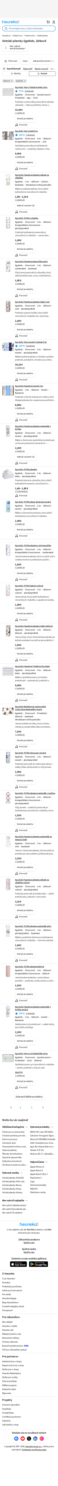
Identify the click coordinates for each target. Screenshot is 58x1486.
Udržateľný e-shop (10, 1424)
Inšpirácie (6, 1420)
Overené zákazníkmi (11, 1404)
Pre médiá (6, 1294)
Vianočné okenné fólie (12, 1157)
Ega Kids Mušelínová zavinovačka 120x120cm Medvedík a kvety (30, 708)
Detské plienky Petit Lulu (13, 1181)
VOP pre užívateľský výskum (14, 1349)
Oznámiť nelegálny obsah (13, 1306)
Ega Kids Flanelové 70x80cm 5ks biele (32, 666)
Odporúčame (37, 1162)
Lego (32, 1181)
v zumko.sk (20, 113)
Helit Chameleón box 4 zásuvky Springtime (43, 1143)
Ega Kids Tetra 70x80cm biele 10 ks (31, 87)
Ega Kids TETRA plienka (26, 469)
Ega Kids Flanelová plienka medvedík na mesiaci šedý (29, 855)
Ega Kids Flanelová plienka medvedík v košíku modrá (33, 1008)
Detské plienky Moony (12, 1185)
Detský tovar (17, 35)
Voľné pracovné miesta (12, 1290)
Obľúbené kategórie (13, 1127)
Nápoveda (6, 1393)
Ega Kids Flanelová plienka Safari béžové (34, 626)
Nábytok (34, 1188)
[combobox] (29, 28)
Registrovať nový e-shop (13, 1365)
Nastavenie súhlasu (10, 1338)
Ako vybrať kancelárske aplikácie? (15, 1209)
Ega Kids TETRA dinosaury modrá (30, 753)
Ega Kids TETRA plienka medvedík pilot (33, 926)
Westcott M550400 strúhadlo (42, 1139)
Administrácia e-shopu (12, 1361)
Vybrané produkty (40, 1127)
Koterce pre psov (9, 1139)
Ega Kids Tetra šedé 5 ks (26, 131)
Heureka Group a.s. (33, 1446)
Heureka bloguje (9, 1298)
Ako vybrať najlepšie (13, 1200)
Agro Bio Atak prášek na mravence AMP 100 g (43, 1146)
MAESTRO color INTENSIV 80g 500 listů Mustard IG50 (43, 1132)
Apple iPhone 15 (37, 1167)
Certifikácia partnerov (11, 1416)
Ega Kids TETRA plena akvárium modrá (33, 502)
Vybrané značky (10, 1173)
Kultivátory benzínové (12, 1161)
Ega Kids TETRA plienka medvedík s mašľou (35, 793)
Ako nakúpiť (7, 1322)
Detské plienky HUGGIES (13, 1178)
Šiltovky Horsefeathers (12, 1154)
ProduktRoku (8, 1412)
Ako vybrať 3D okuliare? (12, 1212)
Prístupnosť (7, 1310)
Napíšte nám (29, 1242)
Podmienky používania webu (34, 1449)
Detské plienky (42, 35)
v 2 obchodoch (21, 491)
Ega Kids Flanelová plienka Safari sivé (32, 302)
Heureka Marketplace (11, 1373)
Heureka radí (7, 1330)
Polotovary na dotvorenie (13, 1132)
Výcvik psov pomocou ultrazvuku (15, 1164)
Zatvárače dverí (9, 1143)
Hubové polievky (9, 1150)
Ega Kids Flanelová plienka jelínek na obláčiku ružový (32, 881)
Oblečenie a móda (38, 1192)
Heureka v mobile (9, 1326)
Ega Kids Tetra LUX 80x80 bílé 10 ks (31, 1053)
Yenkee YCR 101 (37, 1150)
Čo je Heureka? (8, 1278)
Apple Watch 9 (36, 1170)
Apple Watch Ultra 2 (38, 1174)
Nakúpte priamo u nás (11, 1334)
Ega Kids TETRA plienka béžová (29, 966)
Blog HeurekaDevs (10, 1302)
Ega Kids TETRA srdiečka (26, 218)
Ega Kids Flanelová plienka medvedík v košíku (33, 428)
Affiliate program (9, 1385)
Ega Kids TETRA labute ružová (29, 585)
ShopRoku (6, 1409)
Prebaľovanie (29, 35)
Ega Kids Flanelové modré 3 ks (29, 386)
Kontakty (6, 1282)
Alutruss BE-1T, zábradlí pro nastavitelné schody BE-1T (43, 1154)
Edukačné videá (9, 1389)
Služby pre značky (10, 1377)
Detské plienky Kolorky (12, 1192)
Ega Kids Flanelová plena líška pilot (31, 261)
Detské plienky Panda (11, 1188)
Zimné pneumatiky (38, 1185)
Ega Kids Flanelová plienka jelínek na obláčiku (32, 176)
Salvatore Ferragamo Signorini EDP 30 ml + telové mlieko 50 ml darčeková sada (43, 1135)
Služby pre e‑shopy (10, 1369)
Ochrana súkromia (10, 1341)
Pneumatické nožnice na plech (15, 1146)
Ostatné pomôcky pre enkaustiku (15, 1135)
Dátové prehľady (9, 1381)
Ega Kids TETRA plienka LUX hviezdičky (33, 545)
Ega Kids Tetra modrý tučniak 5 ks (31, 342)
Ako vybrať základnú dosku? (14, 1205)
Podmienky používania (12, 1286)
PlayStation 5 (36, 1178)
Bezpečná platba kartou (12, 1345)
